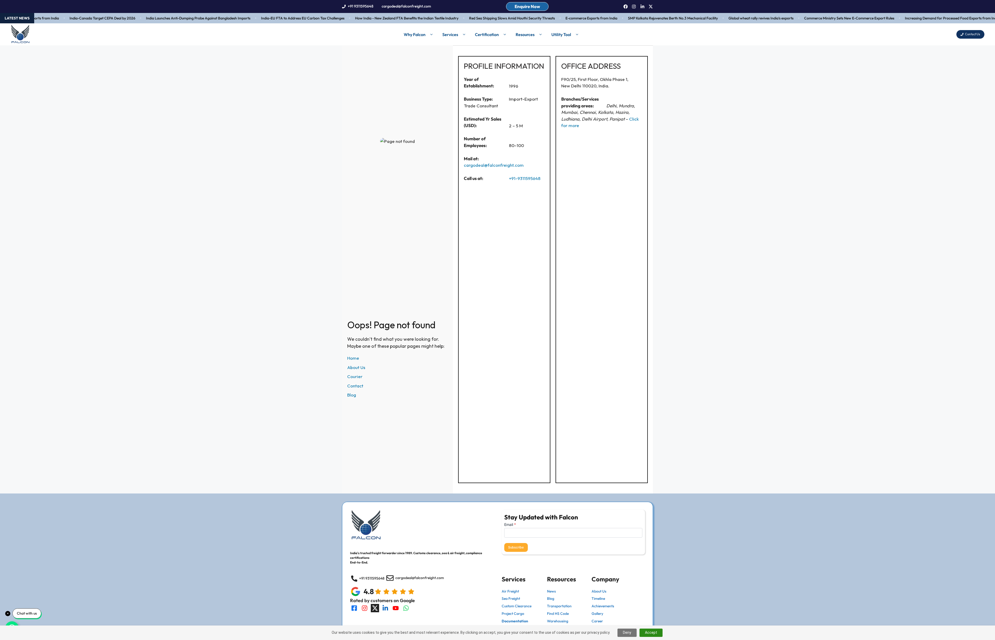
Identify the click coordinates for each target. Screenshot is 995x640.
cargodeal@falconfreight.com (406, 6)
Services (450, 34)
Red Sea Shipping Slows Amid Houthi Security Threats (499, 18)
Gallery (597, 613)
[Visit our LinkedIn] (385, 608)
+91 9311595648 (360, 6)
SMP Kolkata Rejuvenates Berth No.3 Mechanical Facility (660, 18)
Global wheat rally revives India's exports (747, 18)
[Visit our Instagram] (364, 608)
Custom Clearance (516, 606)
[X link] (651, 6)
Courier (355, 376)
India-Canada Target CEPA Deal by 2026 (89, 18)
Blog (351, 395)
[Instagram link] (634, 6)
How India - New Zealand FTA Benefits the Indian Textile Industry (393, 18)
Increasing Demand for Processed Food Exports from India (939, 18)
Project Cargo (513, 613)
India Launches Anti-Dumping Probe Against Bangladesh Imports (185, 18)
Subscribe (516, 547)
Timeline (598, 598)
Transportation (559, 606)
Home (353, 358)
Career (597, 621)
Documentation (515, 621)
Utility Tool (561, 34)
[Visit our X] (375, 608)
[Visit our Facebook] (354, 608)
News (551, 591)
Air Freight (510, 591)
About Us (356, 367)
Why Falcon (414, 34)
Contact (355, 385)
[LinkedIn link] (642, 6)
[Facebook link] (625, 6)
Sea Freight (511, 598)
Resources (525, 34)
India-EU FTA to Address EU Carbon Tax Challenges (289, 18)
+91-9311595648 (525, 178)
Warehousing (557, 621)
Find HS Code (558, 613)
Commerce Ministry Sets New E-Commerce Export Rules (836, 18)
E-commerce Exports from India (578, 18)
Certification (487, 34)
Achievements (603, 606)
